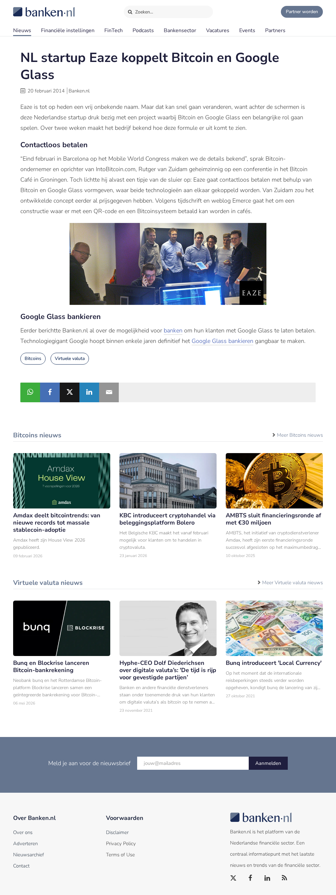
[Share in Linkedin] (89, 392)
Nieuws (22, 30)
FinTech (113, 30)
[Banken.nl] (28, 7)
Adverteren (25, 843)
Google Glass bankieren (222, 341)
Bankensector (180, 30)
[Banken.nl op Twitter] (233, 878)
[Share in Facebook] (50, 392)
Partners (275, 30)
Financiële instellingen (67, 30)
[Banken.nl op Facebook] (250, 878)
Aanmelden (268, 763)
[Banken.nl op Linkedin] (267, 878)
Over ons (22, 832)
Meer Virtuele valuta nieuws (292, 582)
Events (247, 30)
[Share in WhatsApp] (30, 392)
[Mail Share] (109, 392)
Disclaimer (117, 832)
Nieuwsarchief (28, 854)
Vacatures (217, 30)
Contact (21, 866)
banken (173, 330)
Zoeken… (143, 12)
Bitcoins (33, 358)
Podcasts (143, 30)
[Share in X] (69, 392)
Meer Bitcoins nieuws (300, 435)
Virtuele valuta (70, 358)
